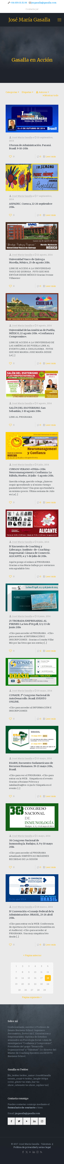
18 (48, 977)
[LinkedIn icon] (34, 1152)
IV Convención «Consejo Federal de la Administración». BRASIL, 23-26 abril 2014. (31, 914)
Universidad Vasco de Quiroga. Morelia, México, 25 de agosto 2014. (29, 261)
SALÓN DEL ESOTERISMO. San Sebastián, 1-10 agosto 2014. (27, 409)
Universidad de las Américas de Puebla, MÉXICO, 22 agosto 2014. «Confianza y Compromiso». (32, 333)
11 (41, 972)
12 (48, 972)
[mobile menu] (59, 20)
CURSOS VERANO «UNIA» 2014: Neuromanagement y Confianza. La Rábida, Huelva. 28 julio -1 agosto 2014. (31, 472)
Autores (43, 92)
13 (16, 977)
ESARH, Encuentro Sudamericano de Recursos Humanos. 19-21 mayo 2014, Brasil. (31, 766)
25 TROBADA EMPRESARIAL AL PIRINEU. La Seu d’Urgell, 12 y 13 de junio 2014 (29, 624)
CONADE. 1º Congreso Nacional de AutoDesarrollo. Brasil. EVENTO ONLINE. (29, 698)
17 (41, 977)
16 (35, 977)
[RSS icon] (41, 1152)
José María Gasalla (29, 20)
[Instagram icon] (37, 1152)
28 (38, 989)
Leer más (51, 156)
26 (25, 989)
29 (44, 989)
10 (35, 972)
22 (35, 983)
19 (16, 983)
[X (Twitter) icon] (26, 1152)
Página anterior (33, 955)
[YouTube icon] (30, 1152)
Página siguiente (31, 997)
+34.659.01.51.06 (18, 2)
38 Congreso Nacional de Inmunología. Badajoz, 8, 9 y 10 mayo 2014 (31, 843)
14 (23, 977)
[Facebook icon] (23, 1152)
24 (48, 983)
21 (29, 983)
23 (41, 983)
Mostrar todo (51, 95)
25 (19, 989)
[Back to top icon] (57, 1157)
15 (29, 977)
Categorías (11, 92)
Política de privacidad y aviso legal (32, 1147)
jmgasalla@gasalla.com (43, 2)
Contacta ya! (32, 9)
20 (22, 983)
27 (32, 989)
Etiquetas (26, 92)
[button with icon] (11, 1121)
